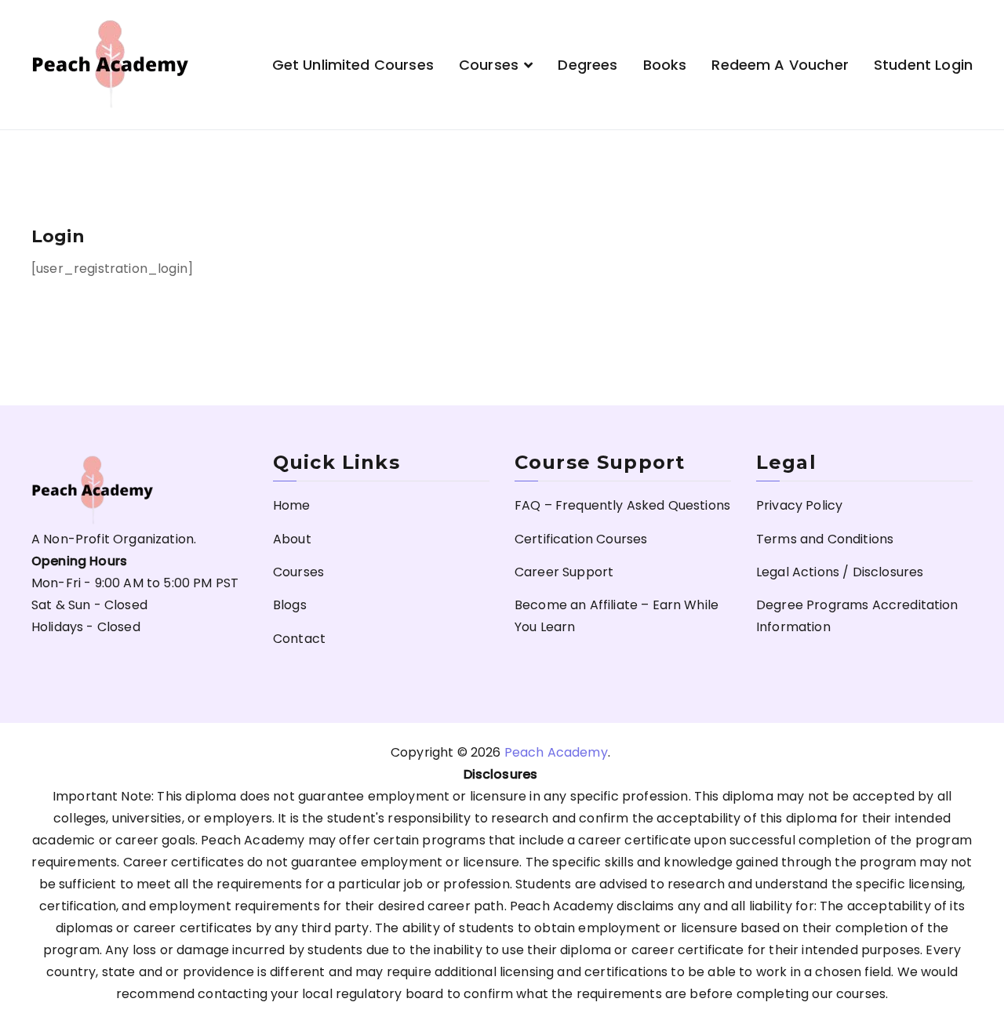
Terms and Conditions (824, 539)
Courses (488, 64)
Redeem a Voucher (780, 64)
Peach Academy (556, 752)
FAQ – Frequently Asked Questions (622, 505)
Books (665, 64)
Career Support (564, 572)
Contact (299, 639)
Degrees (587, 64)
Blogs (290, 605)
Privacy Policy (799, 505)
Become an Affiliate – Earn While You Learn (616, 616)
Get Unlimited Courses (353, 64)
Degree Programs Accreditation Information (857, 616)
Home (292, 505)
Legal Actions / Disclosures (839, 572)
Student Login (923, 64)
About (292, 539)
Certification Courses (581, 539)
